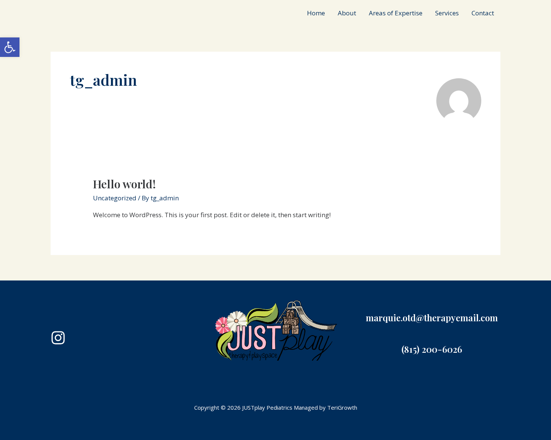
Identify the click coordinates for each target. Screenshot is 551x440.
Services (447, 13)
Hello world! (124, 183)
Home (316, 13)
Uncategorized (114, 198)
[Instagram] (58, 337)
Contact (483, 13)
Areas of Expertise (395, 13)
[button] (9, 47)
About (347, 13)
